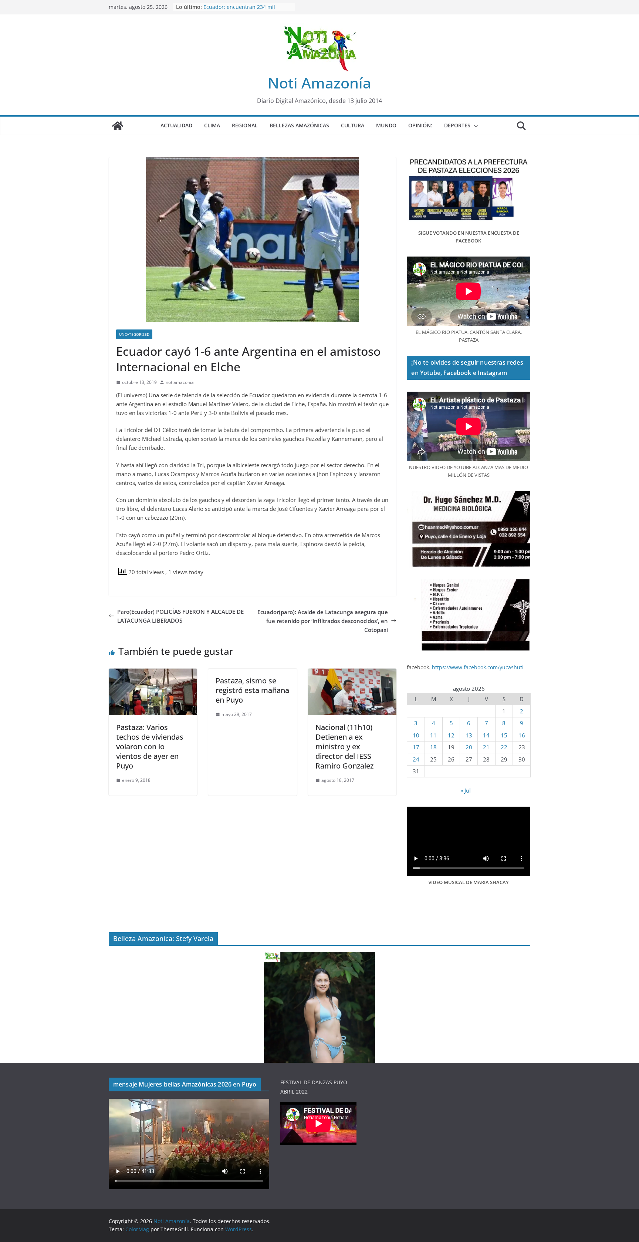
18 (433, 747)
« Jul (465, 790)
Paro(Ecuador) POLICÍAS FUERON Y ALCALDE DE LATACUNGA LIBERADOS (180, 616)
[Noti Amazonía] (117, 126)
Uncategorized (134, 334)
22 (504, 747)
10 (416, 735)
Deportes (457, 125)
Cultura (352, 125)
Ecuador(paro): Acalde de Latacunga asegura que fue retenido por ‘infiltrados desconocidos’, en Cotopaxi (322, 620)
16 (521, 735)
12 (451, 735)
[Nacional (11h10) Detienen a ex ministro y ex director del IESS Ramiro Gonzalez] (352, 673)
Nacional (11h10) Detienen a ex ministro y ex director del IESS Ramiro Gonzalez (344, 746)
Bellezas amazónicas (299, 125)
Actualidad (176, 125)
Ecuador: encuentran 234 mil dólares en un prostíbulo (239, 10)
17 (416, 747)
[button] (474, 125)
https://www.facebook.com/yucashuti (478, 667)
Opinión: (420, 125)
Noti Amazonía (319, 83)
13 (469, 735)
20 (469, 747)
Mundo (386, 125)
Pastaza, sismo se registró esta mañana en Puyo (252, 690)
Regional (245, 125)
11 (433, 735)
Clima (212, 125)
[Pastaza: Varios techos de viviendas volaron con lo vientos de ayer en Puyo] (153, 673)
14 (486, 735)
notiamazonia (180, 382)
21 (486, 747)
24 (416, 759)
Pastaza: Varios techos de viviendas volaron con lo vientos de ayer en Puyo (149, 746)
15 (504, 735)
